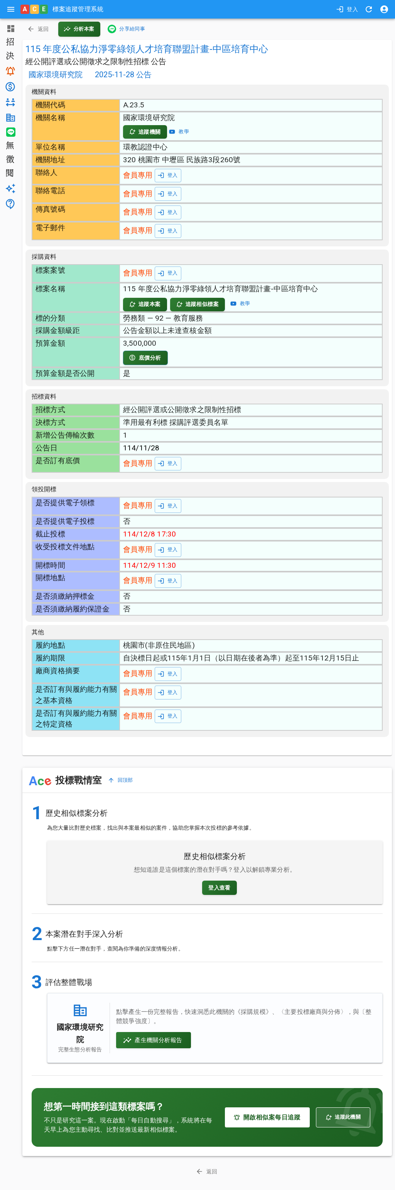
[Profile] (384, 9)
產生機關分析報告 (158, 1040)
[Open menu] (11, 9)
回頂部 (125, 780)
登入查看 (219, 887)
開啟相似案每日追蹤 (271, 1117)
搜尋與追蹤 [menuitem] (9, 71)
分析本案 (84, 29)
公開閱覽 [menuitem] (9, 174)
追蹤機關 (149, 132)
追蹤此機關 (348, 1117)
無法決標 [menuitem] (9, 146)
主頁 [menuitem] (9, 29)
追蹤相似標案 (202, 304)
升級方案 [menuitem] (9, 188)
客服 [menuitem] (9, 204)
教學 (184, 131)
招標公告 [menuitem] (9, 42)
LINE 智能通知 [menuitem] (9, 132)
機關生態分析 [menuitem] (9, 117)
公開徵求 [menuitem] (9, 160)
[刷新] (368, 9)
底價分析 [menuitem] (9, 87)
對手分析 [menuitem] (9, 102)
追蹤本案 (149, 304)
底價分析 (150, 358)
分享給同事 (132, 29)
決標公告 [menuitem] (9, 56)
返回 (43, 29)
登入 (352, 9)
